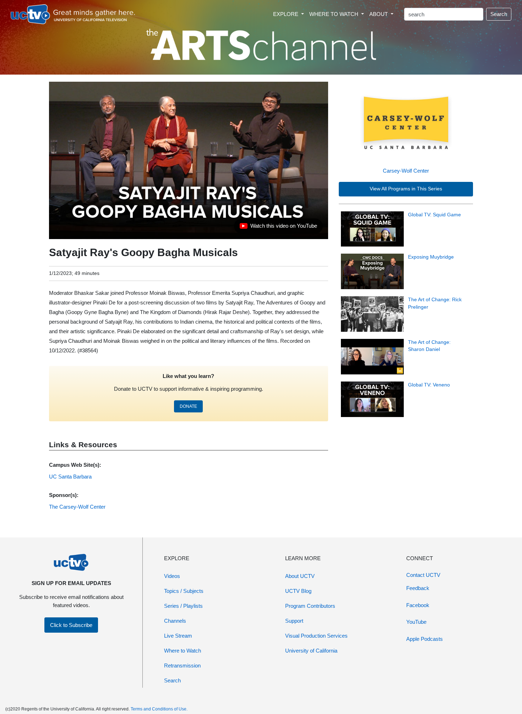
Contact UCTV (423, 575)
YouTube (416, 622)
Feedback (417, 588)
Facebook (417, 605)
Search (498, 14)
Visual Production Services (316, 636)
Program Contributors (310, 606)
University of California (311, 651)
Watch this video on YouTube (278, 228)
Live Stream (178, 636)
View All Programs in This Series (406, 188)
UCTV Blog (298, 591)
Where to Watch (182, 651)
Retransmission (182, 665)
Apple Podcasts (424, 639)
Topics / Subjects (183, 591)
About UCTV (300, 576)
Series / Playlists (183, 606)
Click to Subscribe (71, 625)
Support (294, 621)
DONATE (188, 406)
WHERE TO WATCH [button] (334, 14)
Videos (172, 576)
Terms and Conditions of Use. (159, 709)
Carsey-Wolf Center (406, 171)
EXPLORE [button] (286, 14)
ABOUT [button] (379, 14)
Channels (175, 621)
